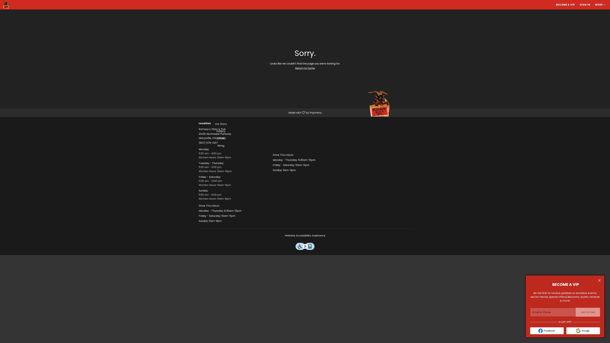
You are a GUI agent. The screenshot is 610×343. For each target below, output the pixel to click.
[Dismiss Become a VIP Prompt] (599, 280)
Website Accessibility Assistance (305, 235)
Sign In (585, 4)
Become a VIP (565, 4)
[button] (600, 5)
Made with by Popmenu (162, 112)
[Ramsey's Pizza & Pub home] (17, 5)
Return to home (305, 68)
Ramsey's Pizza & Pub (379, 103)
